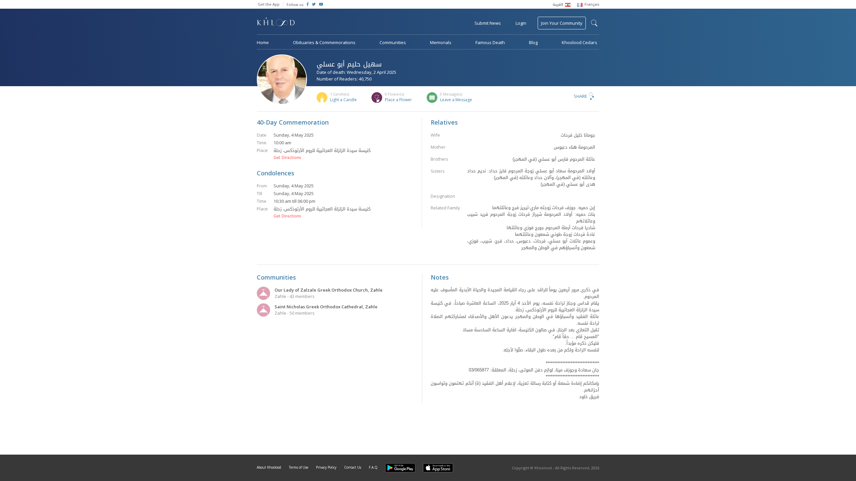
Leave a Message (456, 100)
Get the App (269, 4)
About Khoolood (269, 467)
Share (580, 96)
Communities (393, 42)
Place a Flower (398, 100)
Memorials (440, 42)
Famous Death (490, 42)
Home (263, 42)
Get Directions (287, 157)
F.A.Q (373, 467)
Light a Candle (343, 100)
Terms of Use (298, 467)
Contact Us (352, 467)
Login (521, 23)
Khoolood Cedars (579, 42)
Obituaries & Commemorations (324, 42)
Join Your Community (561, 23)
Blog (533, 42)
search (594, 23)
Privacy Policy (326, 467)
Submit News (487, 23)
